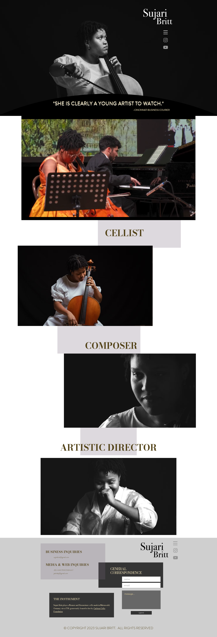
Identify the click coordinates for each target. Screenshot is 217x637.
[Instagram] (165, 40)
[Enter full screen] (191, 216)
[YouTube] (165, 47)
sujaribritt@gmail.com (61, 557)
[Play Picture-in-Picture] (186, 216)
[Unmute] (30, 216)
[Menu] (165, 32)
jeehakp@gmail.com (61, 573)
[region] (88, 289)
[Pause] (25, 216)
